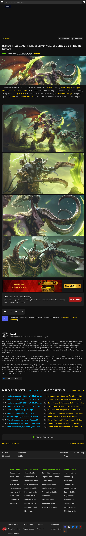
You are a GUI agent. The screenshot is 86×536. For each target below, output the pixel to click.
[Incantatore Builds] (70, 507)
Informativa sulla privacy (57, 529)
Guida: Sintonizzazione (51, 473)
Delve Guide (14, 477)
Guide (20, 456)
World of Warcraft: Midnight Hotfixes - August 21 (24, 406)
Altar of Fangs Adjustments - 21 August (22, 417)
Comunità (64, 453)
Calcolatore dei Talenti (16, 496)
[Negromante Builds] (70, 496)
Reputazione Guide (31, 492)
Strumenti (6, 456)
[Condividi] (84, 2)
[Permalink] (22, 312)
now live (48, 87)
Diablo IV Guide (70, 469)
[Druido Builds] (69, 492)
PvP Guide (46, 496)
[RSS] (65, 531)
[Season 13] (68, 477)
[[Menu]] (2, 2)
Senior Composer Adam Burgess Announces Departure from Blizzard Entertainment (66, 413)
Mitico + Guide (15, 484)
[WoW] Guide (15, 469)
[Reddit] (16, 312)
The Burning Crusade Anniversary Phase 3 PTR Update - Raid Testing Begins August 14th (66, 406)
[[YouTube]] (80, 527)
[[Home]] (4, 530)
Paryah (37, 53)
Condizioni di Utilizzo (14, 533)
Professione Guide (16, 488)
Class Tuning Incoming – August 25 (20, 413)
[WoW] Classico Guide (51, 469)
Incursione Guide (16, 492)
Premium (40, 529)
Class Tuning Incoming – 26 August (20, 410)
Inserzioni (55, 524)
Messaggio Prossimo (76, 443)
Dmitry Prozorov (20, 93)
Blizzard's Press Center (19, 90)
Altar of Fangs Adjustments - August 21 (22, 420)
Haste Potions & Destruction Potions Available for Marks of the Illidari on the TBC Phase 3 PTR (66, 403)
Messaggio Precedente (10, 443)
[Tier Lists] (28, 511)
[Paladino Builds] (70, 499)
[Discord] (65, 527)
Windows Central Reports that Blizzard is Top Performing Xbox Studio (66, 410)
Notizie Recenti (54, 390)
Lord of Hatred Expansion (70, 473)
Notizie (7, 39)
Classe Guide (15, 473)
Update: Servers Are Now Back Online (62, 417)
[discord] (5, 318)
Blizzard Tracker (14, 390)
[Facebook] (10, 312)
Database (22, 453)
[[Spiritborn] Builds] (70, 511)
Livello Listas (69, 484)
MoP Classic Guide (31, 469)
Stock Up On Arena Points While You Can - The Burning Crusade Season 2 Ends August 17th (66, 423)
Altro (66, 456)
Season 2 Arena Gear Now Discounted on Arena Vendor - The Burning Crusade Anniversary (66, 399)
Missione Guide (30, 488)
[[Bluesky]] (5, 312)
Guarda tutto (35, 390)
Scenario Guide (30, 499)
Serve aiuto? (13, 524)
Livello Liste (14, 499)
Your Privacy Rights (14, 529)
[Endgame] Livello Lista (70, 480)
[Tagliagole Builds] (70, 503)
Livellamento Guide (16, 480)
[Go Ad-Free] (79, 453)
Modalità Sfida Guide (31, 503)
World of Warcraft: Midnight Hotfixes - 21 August (24, 399)
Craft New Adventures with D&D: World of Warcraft (66, 427)
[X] (69, 527)
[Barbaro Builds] (70, 488)
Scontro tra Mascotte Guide (31, 496)
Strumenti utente (29, 524)
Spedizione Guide (31, 480)
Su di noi (40, 524)
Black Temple (66, 87)
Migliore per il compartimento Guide (51, 477)
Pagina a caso (28, 529)
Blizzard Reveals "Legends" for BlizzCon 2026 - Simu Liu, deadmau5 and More (66, 396)
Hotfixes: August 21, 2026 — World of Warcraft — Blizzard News (24, 396)
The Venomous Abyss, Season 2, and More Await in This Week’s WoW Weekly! (24, 423)
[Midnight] (14, 503)
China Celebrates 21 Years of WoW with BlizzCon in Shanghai (66, 420)
